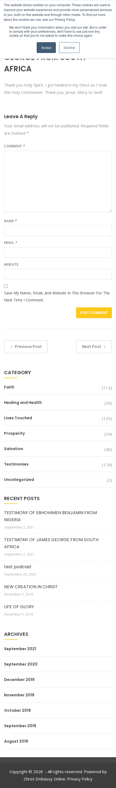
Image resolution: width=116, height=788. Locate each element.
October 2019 (17, 710)
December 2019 (19, 679)
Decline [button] (69, 47)
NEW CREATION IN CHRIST (31, 587)
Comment (14, 146)
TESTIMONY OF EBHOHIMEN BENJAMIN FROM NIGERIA (50, 516)
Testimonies (16, 464)
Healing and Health (23, 402)
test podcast (18, 567)
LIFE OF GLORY (19, 607)
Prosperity (14, 433)
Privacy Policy (80, 779)
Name (10, 221)
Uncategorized (19, 479)
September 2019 (20, 726)
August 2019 (16, 741)
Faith (9, 387)
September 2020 (20, 664)
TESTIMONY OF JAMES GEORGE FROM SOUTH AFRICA (51, 543)
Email (11, 242)
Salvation (13, 448)
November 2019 (19, 695)
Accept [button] (46, 47)
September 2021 (20, 648)
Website (11, 264)
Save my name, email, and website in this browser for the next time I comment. (57, 296)
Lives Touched (18, 418)
